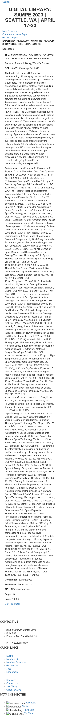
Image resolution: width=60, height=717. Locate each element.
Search (6, 1)
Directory (11, 680)
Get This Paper (10, 37)
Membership (12, 659)
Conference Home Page (14, 34)
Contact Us (12, 683)
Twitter (25, 706)
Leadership (12, 671)
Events (9, 655)
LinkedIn (29, 709)
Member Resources (16, 662)
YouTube (28, 713)
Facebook (30, 702)
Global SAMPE (13, 689)
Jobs (8, 668)
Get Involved (12, 665)
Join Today (11, 686)
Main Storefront (10, 31)
